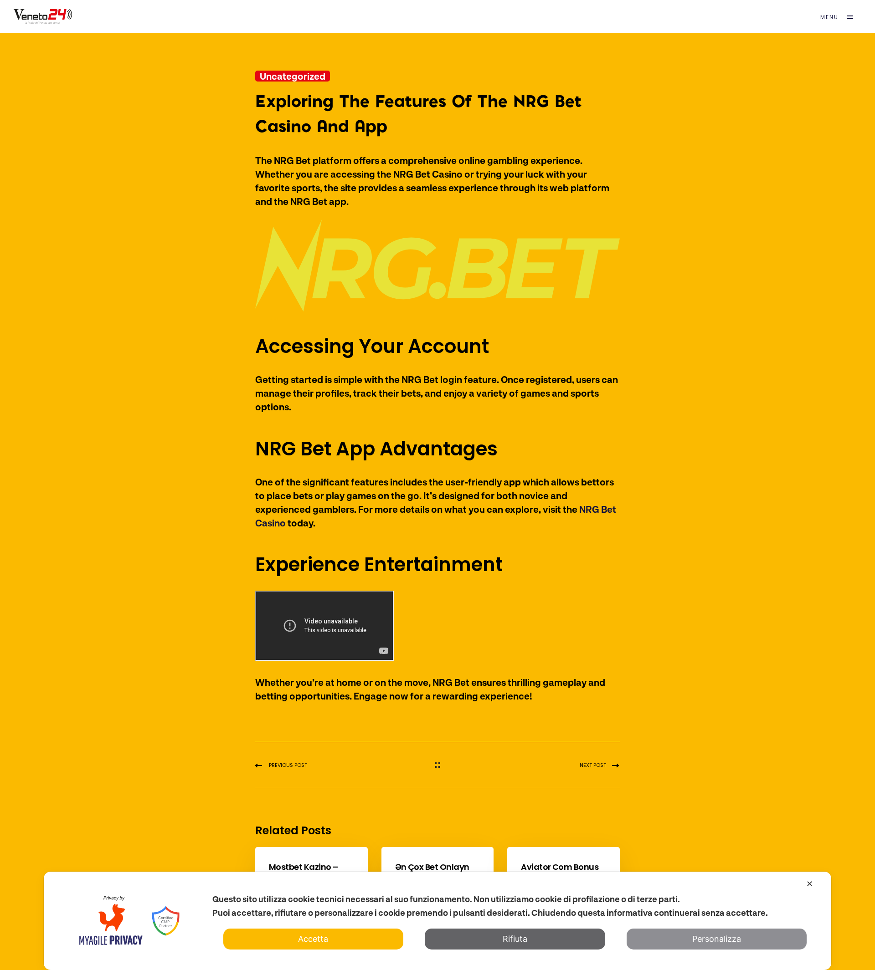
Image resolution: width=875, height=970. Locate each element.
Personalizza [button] (716, 939)
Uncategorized (292, 76)
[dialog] (437, 921)
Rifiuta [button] (515, 939)
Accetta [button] (313, 939)
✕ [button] (809, 883)
